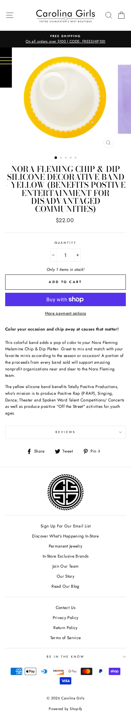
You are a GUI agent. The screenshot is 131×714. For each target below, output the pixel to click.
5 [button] (76, 158)
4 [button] (71, 158)
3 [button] (66, 158)
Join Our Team (65, 566)
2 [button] (61, 158)
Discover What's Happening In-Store (65, 536)
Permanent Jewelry (66, 546)
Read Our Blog (65, 586)
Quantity (65, 242)
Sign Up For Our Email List (65, 526)
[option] (65, 39)
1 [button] (56, 157)
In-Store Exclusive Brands (66, 556)
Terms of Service (65, 638)
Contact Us (65, 607)
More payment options (65, 313)
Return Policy (65, 628)
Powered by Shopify (65, 709)
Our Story (65, 576)
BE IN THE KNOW (66, 656)
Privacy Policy (66, 617)
